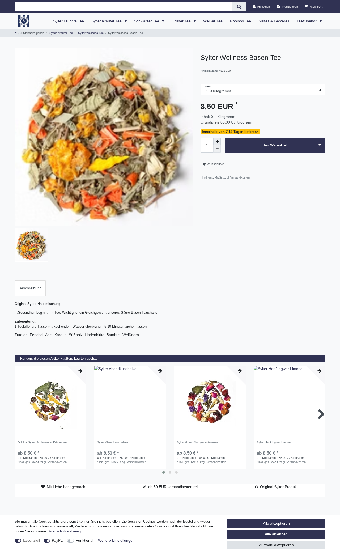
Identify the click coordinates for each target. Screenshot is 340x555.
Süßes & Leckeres (273, 21)
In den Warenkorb (273, 145)
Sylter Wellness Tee (90, 33)
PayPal (57, 540)
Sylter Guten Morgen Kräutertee (197, 442)
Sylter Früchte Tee (68, 21)
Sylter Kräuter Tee (107, 21)
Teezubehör (307, 21)
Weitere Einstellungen (116, 540)
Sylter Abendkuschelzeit (112, 442)
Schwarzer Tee (147, 21)
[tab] (30, 288)
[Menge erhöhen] (217, 141)
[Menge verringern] (217, 149)
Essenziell (31, 540)
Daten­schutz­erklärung (64, 531)
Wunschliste (215, 164)
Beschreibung (30, 288)
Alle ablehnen (276, 534)
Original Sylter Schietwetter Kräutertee (42, 442)
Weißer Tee (213, 21)
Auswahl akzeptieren (276, 545)
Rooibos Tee (240, 21)
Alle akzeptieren (276, 523)
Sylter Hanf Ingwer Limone (274, 442)
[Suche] (239, 6)
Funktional (84, 540)
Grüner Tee (182, 21)
